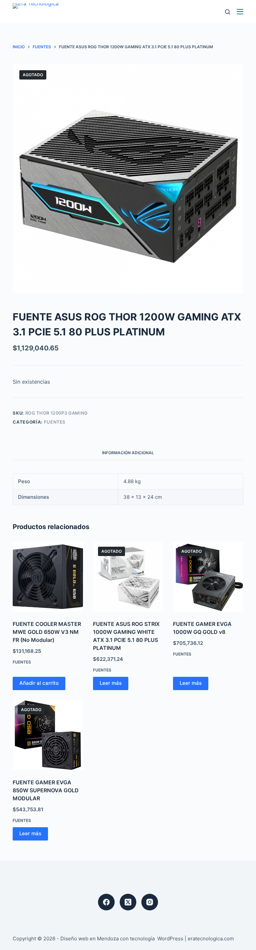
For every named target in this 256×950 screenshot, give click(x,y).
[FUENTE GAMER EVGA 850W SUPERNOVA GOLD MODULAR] (48, 735)
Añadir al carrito (39, 683)
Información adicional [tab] (128, 452)
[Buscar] (227, 11)
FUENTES (55, 422)
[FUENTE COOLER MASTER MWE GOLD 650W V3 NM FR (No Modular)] (48, 577)
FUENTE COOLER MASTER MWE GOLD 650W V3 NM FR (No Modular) (47, 632)
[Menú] (240, 11)
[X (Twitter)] (128, 902)
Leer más (111, 683)
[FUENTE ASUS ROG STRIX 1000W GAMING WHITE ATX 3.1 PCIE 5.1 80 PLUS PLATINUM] (128, 577)
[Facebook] (106, 902)
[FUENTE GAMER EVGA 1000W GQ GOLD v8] (208, 577)
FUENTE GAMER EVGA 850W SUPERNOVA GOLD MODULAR (46, 790)
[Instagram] (149, 902)
